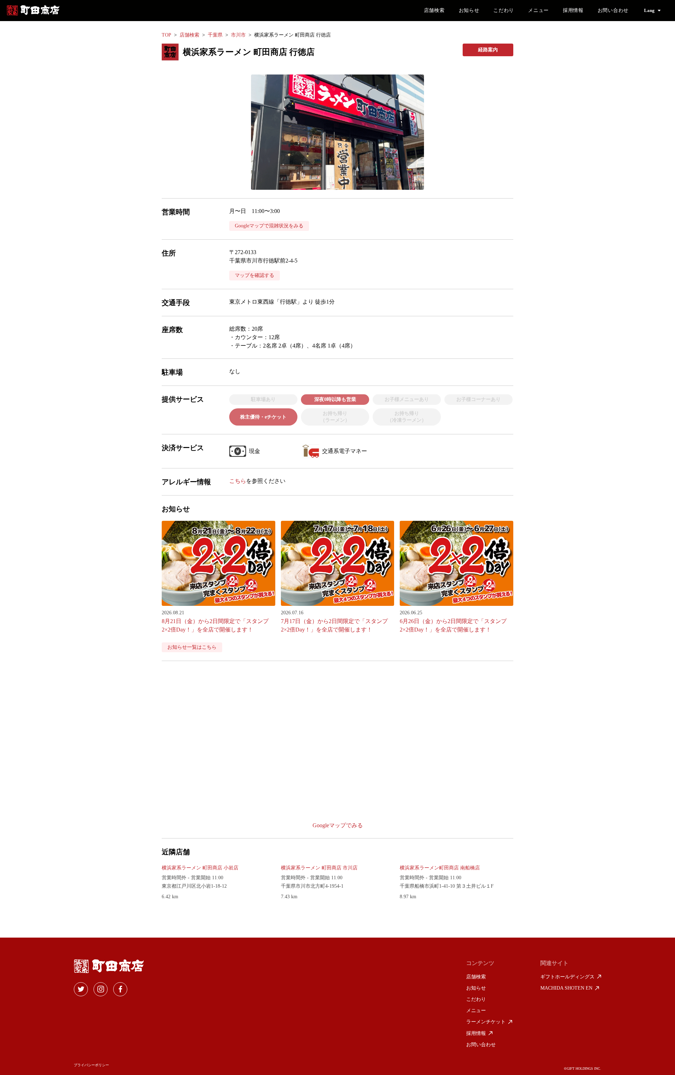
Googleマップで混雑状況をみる (269, 225)
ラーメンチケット (486, 1021)
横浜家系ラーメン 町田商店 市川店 (319, 867)
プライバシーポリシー (91, 1065)
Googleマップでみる (338, 825)
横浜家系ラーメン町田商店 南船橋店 (440, 867)
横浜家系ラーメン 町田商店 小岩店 (200, 867)
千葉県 (215, 35)
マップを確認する (254, 275)
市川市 (238, 35)
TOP (166, 35)
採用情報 (573, 10)
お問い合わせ (613, 10)
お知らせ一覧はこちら (192, 647)
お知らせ (469, 10)
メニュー (538, 10)
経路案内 (488, 49)
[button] (337, 132)
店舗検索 (434, 10)
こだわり (503, 10)
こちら (237, 481)
